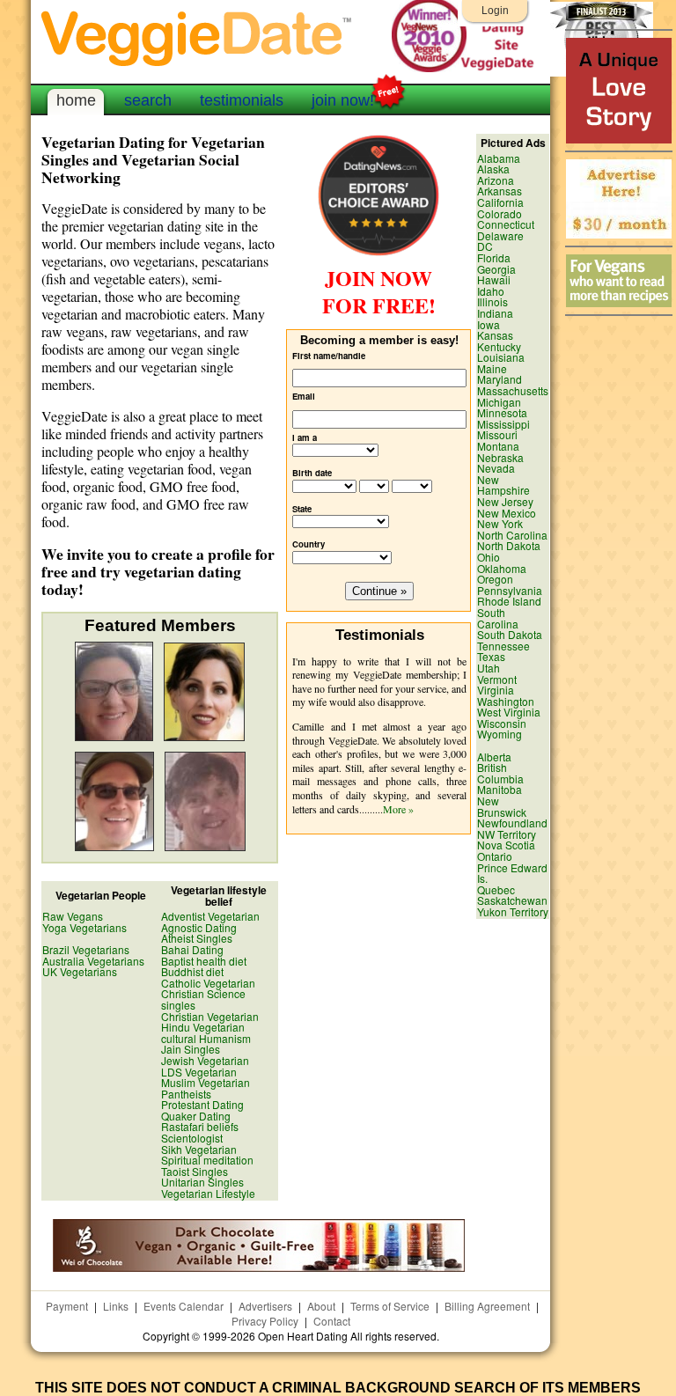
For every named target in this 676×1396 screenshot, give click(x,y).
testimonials (241, 100)
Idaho (490, 290)
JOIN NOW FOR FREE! (379, 291)
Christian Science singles (203, 999)
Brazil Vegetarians (85, 949)
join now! (343, 100)
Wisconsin (501, 723)
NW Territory (506, 834)
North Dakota (508, 545)
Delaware (500, 235)
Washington (505, 701)
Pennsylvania (509, 590)
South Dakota (509, 634)
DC (485, 246)
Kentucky (499, 346)
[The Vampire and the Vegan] (619, 138)
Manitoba (499, 789)
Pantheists (186, 1093)
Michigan (499, 401)
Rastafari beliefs (200, 1126)
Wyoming (499, 733)
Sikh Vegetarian (199, 1149)
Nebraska (500, 457)
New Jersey (505, 501)
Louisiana (501, 356)
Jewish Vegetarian (205, 1060)
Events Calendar (183, 1305)
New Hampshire (503, 485)
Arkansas (499, 190)
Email (303, 396)
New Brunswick (501, 806)
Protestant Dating (202, 1104)
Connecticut (505, 224)
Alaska (493, 168)
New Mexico (506, 512)
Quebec (496, 889)
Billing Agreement (487, 1305)
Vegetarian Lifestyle (208, 1193)
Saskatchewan (512, 900)
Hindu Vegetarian (203, 1026)
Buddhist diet (192, 971)
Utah (488, 667)
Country (308, 544)
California (500, 202)
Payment (67, 1305)
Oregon (495, 578)
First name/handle (328, 356)
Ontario (494, 856)
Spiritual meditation (207, 1159)
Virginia (495, 689)
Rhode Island (509, 600)
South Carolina (497, 618)
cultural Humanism (206, 1038)
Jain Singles (190, 1048)
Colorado (499, 213)
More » (398, 809)
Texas (491, 656)
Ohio (488, 556)
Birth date (312, 473)
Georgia (496, 268)
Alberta (494, 756)
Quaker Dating (196, 1115)
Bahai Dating (192, 949)
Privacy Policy (264, 1320)
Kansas (495, 334)
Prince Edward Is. (512, 873)
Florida (494, 257)
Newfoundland (512, 822)
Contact (331, 1320)
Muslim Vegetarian (205, 1082)
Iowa (488, 324)
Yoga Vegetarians (84, 927)
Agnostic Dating (199, 927)
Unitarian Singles (202, 1181)
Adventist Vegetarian (210, 915)
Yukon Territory (512, 911)
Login (495, 10)
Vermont (497, 679)
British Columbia (500, 773)
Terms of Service (390, 1305)
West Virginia (508, 711)
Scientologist (192, 1137)
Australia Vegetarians (93, 960)
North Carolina (512, 534)
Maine (492, 368)
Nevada (496, 467)
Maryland (499, 378)
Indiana (495, 312)
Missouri (497, 434)
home (76, 100)
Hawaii (494, 279)
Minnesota (502, 412)
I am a (304, 438)
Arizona (495, 180)
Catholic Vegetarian (208, 982)
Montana (498, 445)
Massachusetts (512, 390)
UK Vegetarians (79, 971)
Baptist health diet (203, 960)
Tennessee (503, 645)
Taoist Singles (194, 1171)
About (321, 1305)
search (148, 100)
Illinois (492, 301)
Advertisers (265, 1305)
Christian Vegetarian (210, 1016)
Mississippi (503, 423)
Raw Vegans (72, 915)
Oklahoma (501, 568)
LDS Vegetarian (199, 1071)
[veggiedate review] (378, 253)
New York (500, 523)
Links (116, 1305)
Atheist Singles (196, 937)
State (302, 509)
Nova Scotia (506, 844)
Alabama (498, 158)
